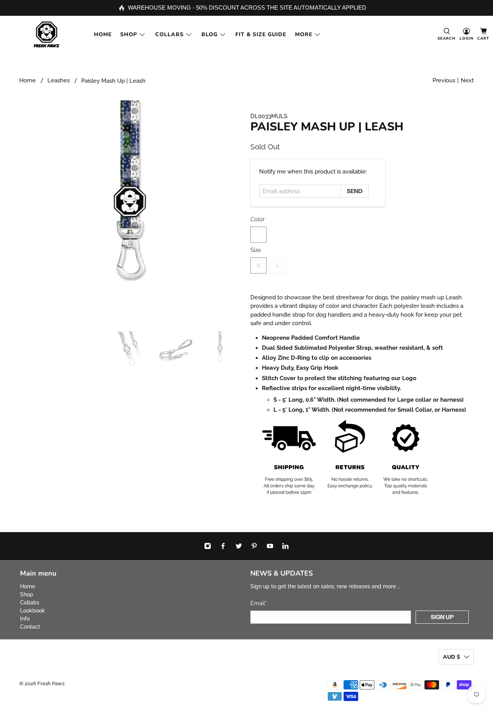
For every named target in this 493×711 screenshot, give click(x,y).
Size (255, 250)
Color (257, 219)
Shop (128, 34)
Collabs (169, 34)
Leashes (58, 80)
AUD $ (451, 657)
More (303, 34)
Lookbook (32, 611)
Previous (444, 80)
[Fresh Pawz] (46, 34)
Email (258, 603)
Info (25, 619)
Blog (209, 34)
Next (467, 80)
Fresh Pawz (50, 683)
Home (103, 34)
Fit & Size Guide (260, 34)
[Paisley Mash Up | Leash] (131, 212)
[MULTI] (258, 235)
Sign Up (442, 617)
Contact (30, 627)
